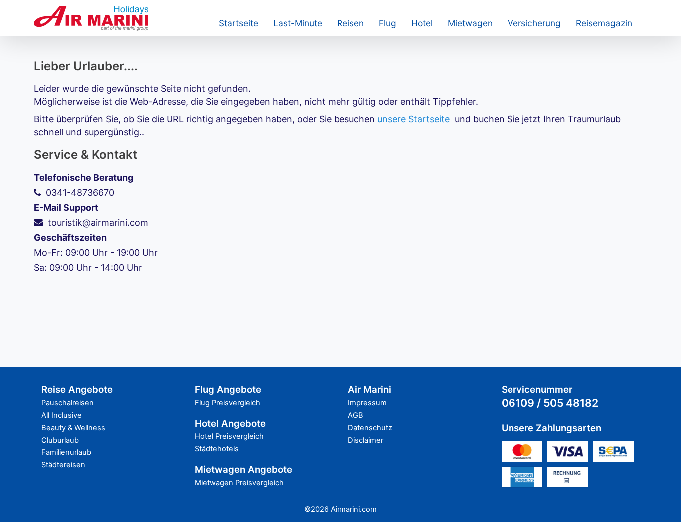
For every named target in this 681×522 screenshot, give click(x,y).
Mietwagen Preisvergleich (239, 482)
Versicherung (534, 23)
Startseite (238, 23)
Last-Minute (297, 23)
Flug (387, 23)
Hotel (422, 23)
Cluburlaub (60, 440)
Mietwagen (470, 23)
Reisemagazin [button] (604, 23)
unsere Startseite (413, 119)
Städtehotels (217, 448)
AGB (355, 415)
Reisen (350, 23)
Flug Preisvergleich (227, 402)
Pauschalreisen (67, 402)
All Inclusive (61, 415)
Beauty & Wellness (73, 427)
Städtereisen (63, 464)
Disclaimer (365, 440)
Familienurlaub (66, 452)
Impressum (367, 402)
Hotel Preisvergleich (229, 436)
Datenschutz (370, 427)
